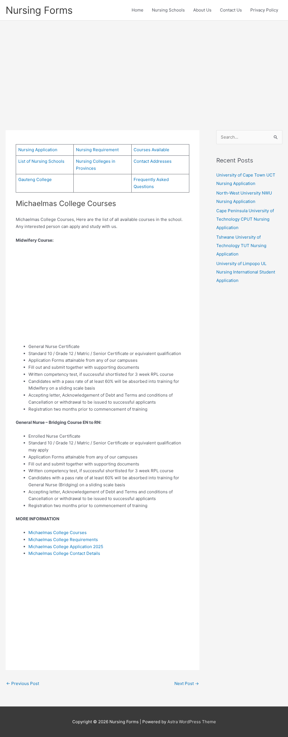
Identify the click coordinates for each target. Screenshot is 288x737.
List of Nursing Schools (41, 161)
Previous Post (22, 683)
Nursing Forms (39, 10)
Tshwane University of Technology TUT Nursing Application (241, 245)
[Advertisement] (144, 67)
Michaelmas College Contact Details (64, 553)
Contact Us (231, 10)
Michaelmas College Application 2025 (65, 546)
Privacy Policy (264, 10)
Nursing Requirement (97, 149)
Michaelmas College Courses (57, 532)
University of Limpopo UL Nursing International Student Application (245, 272)
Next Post (186, 683)
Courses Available (151, 149)
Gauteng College (35, 179)
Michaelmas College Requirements (63, 539)
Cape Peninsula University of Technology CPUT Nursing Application (245, 219)
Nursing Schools (168, 10)
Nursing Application (37, 149)
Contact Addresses (153, 161)
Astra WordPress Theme (191, 721)
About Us (202, 10)
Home (137, 10)
